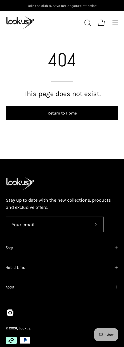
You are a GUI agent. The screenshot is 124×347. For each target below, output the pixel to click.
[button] (87, 23)
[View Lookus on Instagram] (10, 312)
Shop (9, 247)
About (10, 287)
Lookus (24, 328)
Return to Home (62, 113)
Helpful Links (15, 267)
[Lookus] (20, 23)
